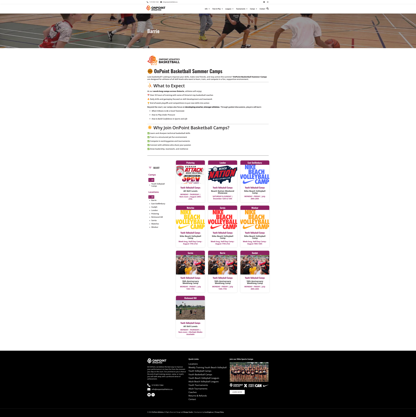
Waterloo (155, 224)
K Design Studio (188, 412)
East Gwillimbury (158, 203)
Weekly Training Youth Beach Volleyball (207, 367)
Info (206, 9)
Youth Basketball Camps (200, 374)
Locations (193, 363)
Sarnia (154, 220)
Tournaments (240, 9)
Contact (262, 9)
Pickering (155, 214)
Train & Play (216, 9)
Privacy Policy (219, 412)
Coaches (192, 392)
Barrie (153, 200)
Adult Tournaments (197, 388)
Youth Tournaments (198, 385)
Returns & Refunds (197, 395)
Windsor (154, 227)
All (152, 180)
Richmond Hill (157, 217)
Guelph (154, 207)
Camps (252, 9)
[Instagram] (267, 2)
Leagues (228, 9)
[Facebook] (264, 2)
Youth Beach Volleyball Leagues (203, 378)
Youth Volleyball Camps (158, 185)
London (154, 210)
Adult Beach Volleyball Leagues (203, 381)
